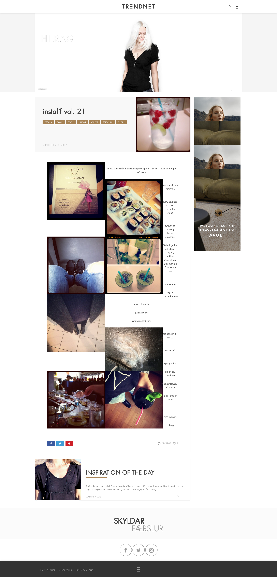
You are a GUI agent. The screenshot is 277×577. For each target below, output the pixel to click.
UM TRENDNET (47, 570)
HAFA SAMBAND (84, 570)
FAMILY (60, 122)
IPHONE (82, 122)
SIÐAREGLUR (65, 570)
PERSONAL (108, 122)
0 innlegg (166, 443)
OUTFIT (94, 122)
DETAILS (48, 122)
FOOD (71, 122)
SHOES (121, 122)
